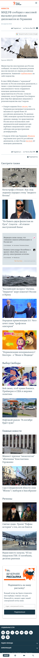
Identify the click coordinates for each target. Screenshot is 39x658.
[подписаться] (8, 637)
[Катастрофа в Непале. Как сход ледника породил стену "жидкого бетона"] (19, 177)
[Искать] (33, 655)
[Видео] (24, 655)
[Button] (16, 28)
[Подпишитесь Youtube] (17, 632)
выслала (29, 141)
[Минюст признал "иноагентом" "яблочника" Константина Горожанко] (19, 444)
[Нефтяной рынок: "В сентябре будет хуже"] (19, 407)
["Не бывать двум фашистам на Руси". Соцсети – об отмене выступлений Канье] (19, 209)
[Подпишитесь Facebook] (8, 632)
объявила (31, 136)
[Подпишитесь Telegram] (22, 632)
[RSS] (31, 632)
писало (25, 107)
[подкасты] (15, 655)
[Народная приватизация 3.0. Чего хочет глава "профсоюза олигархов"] (19, 308)
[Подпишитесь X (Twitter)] (12, 632)
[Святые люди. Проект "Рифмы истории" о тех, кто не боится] (19, 512)
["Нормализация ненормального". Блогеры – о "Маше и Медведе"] (19, 340)
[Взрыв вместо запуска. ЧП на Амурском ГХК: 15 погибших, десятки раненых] (19, 540)
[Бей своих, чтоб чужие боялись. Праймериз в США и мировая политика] (19, 376)
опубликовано (27, 74)
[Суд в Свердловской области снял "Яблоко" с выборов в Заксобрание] (19, 475)
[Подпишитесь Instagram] (26, 632)
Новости (5, 9)
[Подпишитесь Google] (3, 632)
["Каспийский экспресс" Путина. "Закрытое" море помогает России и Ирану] (19, 276)
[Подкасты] (3, 637)
